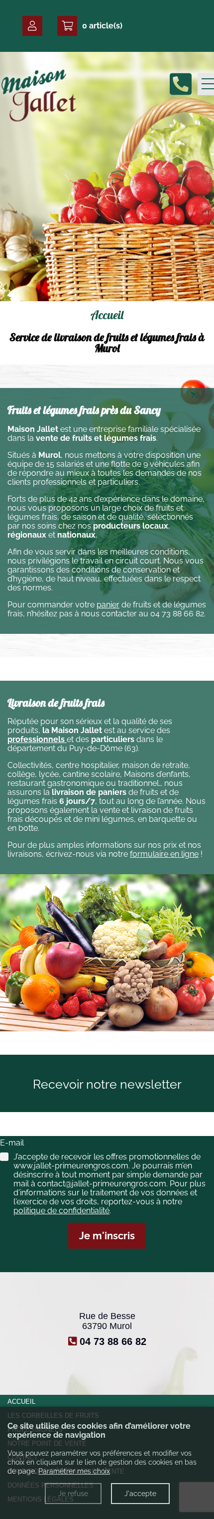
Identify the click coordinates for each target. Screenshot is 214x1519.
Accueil (21, 1401)
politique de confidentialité (61, 1210)
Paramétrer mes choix (74, 1471)
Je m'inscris (107, 1236)
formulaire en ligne (164, 854)
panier (108, 604)
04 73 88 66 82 (177, 613)
